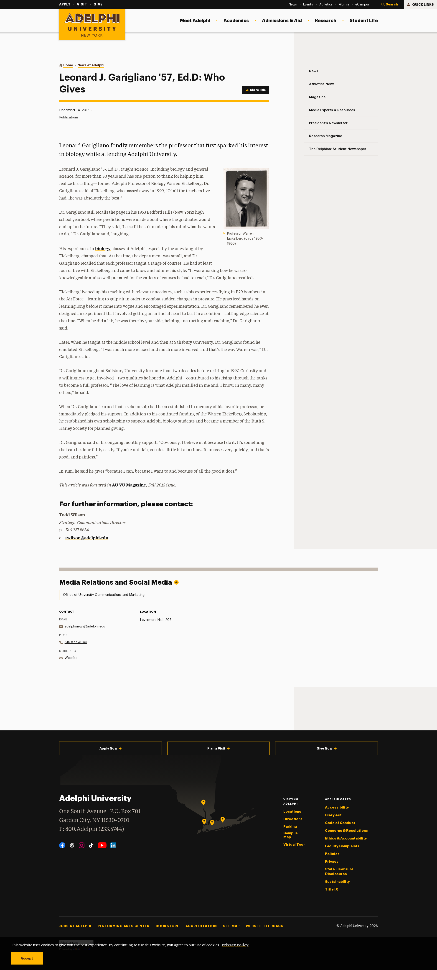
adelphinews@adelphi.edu (85, 626)
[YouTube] (102, 845)
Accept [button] (27, 958)
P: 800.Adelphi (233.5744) (91, 829)
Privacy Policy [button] (235, 944)
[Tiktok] (91, 845)
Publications (69, 117)
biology (103, 248)
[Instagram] (81, 845)
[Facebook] (62, 845)
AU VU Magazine (129, 485)
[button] (390, 4)
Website (71, 658)
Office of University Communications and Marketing (104, 594)
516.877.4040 (76, 642)
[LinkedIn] (113, 845)
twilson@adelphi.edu (86, 537)
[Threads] (72, 845)
